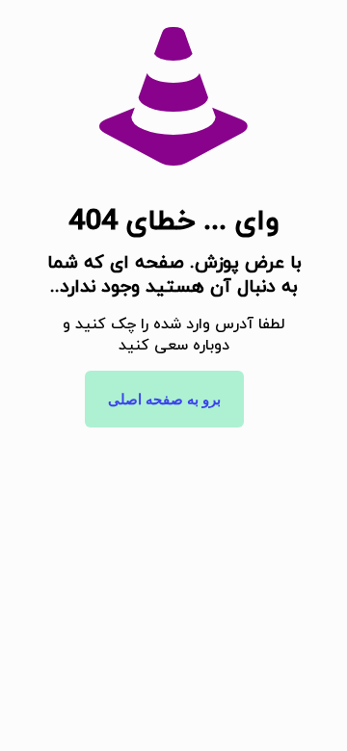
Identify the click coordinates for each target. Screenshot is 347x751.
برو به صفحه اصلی (164, 399)
